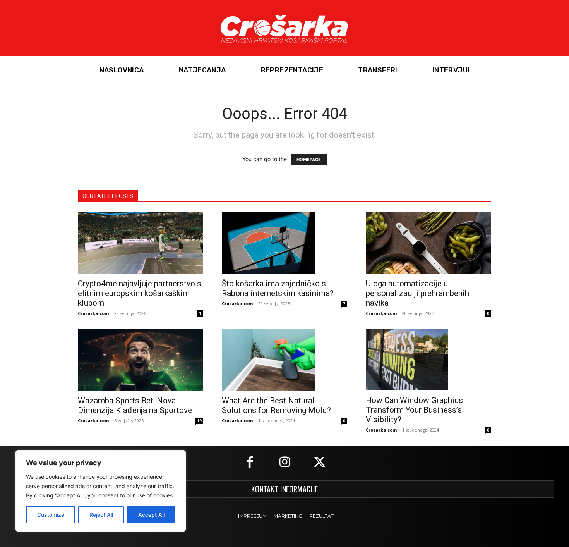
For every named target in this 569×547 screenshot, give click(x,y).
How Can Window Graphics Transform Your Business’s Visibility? (414, 410)
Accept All (151, 514)
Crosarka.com (93, 313)
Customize (50, 514)
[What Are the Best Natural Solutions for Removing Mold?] (284, 360)
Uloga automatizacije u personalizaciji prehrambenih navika (417, 293)
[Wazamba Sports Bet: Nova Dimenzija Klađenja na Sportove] (140, 360)
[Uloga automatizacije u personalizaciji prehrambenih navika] (428, 243)
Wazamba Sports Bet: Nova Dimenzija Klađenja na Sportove (135, 405)
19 (199, 420)
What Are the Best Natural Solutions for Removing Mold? (276, 405)
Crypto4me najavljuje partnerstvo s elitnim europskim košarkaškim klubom (139, 293)
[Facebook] (249, 462)
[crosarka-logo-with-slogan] (284, 27)
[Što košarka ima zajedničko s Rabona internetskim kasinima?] (284, 243)
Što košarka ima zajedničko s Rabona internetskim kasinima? (278, 288)
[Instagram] (284, 462)
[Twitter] (319, 462)
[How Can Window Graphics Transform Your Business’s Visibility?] (428, 360)
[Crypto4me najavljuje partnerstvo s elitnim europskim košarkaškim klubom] (140, 243)
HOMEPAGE (308, 159)
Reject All (101, 514)
